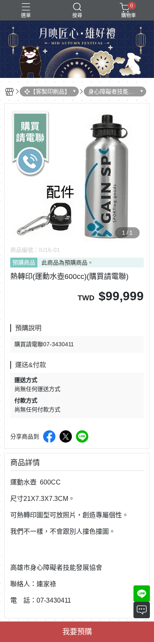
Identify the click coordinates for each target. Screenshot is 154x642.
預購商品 (23, 262)
